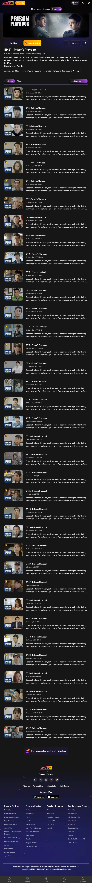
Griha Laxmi (51, 810)
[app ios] (53, 797)
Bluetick (49, 828)
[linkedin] (46, 779)
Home (39, 9)
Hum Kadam (8, 848)
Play (14, 43)
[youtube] (51, 779)
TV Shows (57, 9)
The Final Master (31, 846)
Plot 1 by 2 (50, 824)
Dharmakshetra (10, 813)
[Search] (83, 2)
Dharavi (71, 832)
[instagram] (57, 779)
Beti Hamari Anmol (11, 841)
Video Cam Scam (53, 817)
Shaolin (28, 839)
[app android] (40, 797)
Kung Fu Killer (30, 824)
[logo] (46, 767)
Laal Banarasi (9, 821)
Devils (28, 810)
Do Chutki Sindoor (10, 838)
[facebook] (35, 779)
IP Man (28, 817)
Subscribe (20, 3)
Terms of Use (38, 786)
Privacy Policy (51, 786)
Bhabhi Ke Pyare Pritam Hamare (12, 833)
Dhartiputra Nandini (11, 817)
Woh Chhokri (72, 813)
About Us (26, 786)
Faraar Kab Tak (10, 852)
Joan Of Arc (30, 821)
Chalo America (73, 828)
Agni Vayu (7, 856)
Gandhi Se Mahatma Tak (76, 839)
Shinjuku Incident (31, 843)
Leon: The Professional (33, 828)
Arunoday (71, 824)
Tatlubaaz (50, 813)
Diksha (70, 835)
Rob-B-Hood (30, 835)
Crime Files (8, 828)
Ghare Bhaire (72, 843)
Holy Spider (30, 813)
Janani (6, 845)
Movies (47, 9)
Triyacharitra (72, 821)
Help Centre (64, 786)
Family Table (51, 821)
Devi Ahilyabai (73, 810)
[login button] (89, 2)
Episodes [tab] (9, 81)
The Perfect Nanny (32, 832)
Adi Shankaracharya (75, 817)
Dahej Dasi (8, 810)
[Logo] (8, 3)
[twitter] (41, 779)
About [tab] (19, 81)
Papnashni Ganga (10, 824)
